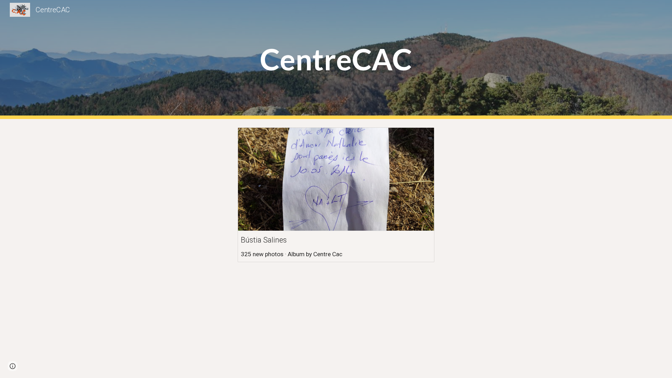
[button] (13, 366)
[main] (336, 60)
